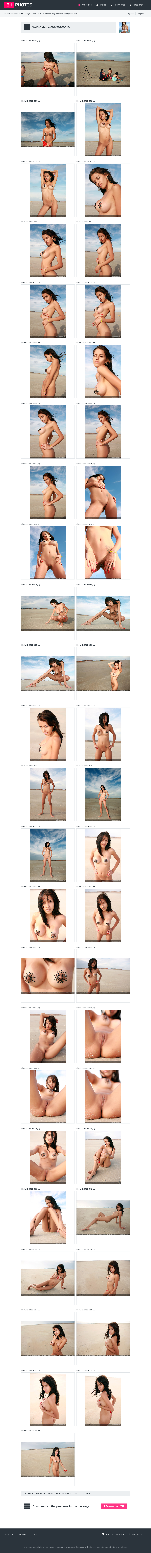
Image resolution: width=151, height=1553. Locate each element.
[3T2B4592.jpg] (48, 250)
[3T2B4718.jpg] (103, 1278)
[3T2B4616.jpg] (48, 552)
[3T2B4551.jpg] (48, 129)
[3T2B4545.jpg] (48, 69)
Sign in (131, 13)
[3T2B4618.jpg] (103, 552)
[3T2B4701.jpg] (103, 1096)
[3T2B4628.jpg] (48, 613)
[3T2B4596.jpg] (103, 311)
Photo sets (87, 4)
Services (22, 1534)
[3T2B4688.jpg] (103, 976)
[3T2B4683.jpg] (103, 915)
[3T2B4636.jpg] (103, 613)
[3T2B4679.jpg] (48, 855)
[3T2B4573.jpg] (48, 190)
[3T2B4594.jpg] (103, 250)
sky (82, 1493)
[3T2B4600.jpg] (48, 371)
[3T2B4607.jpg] (48, 492)
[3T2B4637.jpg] (48, 673)
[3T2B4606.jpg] (103, 432)
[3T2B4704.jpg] (103, 1157)
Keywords (120, 4)
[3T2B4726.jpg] (103, 1338)
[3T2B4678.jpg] (103, 794)
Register (141, 13)
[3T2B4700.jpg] (48, 1096)
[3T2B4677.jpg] (48, 794)
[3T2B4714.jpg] (48, 1278)
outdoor (66, 1493)
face (58, 1493)
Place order (138, 4)
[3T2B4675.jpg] (103, 734)
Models (104, 4)
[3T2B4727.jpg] (48, 1399)
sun (88, 1493)
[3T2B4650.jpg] (103, 673)
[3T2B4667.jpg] (48, 734)
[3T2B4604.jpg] (48, 432)
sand (76, 1493)
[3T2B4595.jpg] (48, 311)
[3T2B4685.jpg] (48, 976)
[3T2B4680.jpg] (103, 855)
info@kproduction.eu (115, 1534)
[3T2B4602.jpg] (103, 371)
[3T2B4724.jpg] (48, 1338)
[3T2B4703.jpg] (48, 1157)
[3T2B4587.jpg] (103, 190)
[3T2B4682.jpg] (48, 915)
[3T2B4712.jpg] (103, 1217)
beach (30, 1493)
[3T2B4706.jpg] (48, 1217)
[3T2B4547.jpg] (103, 69)
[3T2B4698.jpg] (103, 1036)
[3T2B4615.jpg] (103, 492)
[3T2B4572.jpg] (103, 129)
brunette (40, 1493)
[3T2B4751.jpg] (48, 1459)
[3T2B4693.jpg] (48, 1036)
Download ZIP (115, 1506)
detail (50, 1493)
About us (8, 1534)
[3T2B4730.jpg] (103, 1399)
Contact (35, 1534)
